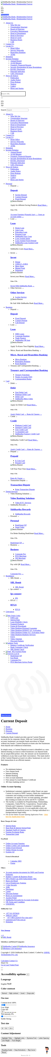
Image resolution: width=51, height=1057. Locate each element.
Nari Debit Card (21, 392)
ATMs (12, 55)
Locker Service (21, 297)
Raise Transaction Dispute (25, 489)
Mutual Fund (20, 268)
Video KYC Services (23, 503)
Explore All (10, 852)
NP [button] (2, 13)
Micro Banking (21, 359)
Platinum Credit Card (23, 425)
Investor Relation (12, 59)
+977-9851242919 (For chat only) (19, 918)
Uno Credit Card (21, 430)
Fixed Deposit (20, 199)
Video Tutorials (16, 639)
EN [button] (2, 10)
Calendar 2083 (15, 861)
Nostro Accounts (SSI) (23, 377)
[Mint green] (10, 1012)
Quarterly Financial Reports (20, 65)
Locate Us (9, 46)
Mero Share (19, 266)
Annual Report (16, 61)
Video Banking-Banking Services (23, 635)
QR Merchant (20, 558)
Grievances (10, 612)
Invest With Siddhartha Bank (22, 286)
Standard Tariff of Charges (16, 830)
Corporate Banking (22, 336)
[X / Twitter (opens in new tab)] (2, 926)
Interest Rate (15, 620)
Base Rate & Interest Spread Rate (18, 828)
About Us (9, 23)
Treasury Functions (22, 375)
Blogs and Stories (17, 88)
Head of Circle (15, 38)
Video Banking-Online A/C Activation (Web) (27, 633)
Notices (13, 84)
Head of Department (18, 33)
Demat (17, 262)
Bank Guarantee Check (19, 647)
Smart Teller (19, 527)
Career (8, 891)
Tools (15, 643)
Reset (4, 1052)
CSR (12, 42)
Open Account (5, 15)
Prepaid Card (20, 463)
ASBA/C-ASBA (21, 264)
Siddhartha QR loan (22, 340)
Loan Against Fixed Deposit (25, 241)
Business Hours (16, 40)
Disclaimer (10, 889)
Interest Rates (11, 826)
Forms (12, 863)
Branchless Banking (18, 52)
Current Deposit (21, 197)
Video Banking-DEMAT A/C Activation (25, 630)
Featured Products (17, 624)
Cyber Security (11, 885)
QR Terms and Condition (15, 902)
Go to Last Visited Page (10, 965)
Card (7, 381)
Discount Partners (17, 641)
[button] (4, 984)
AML (8, 887)
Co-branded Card (21, 432)
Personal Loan (20, 234)
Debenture (19, 270)
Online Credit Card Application (17, 846)
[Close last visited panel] (2, 967)
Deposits (9, 731)
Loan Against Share (22, 239)
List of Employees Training (16, 883)
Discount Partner (12, 894)
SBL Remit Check (17, 649)
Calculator (5, 961)
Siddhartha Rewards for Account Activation (22, 900)
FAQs (12, 637)
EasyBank (14, 658)
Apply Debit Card (18, 414)
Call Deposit (20, 323)
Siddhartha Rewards (22, 514)
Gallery (13, 86)
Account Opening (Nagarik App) (24, 215)
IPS (16, 598)
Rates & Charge (17, 478)
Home (8, 727)
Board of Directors (17, 29)
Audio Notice (15, 80)
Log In (16, 654)
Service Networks (17, 50)
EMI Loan (14, 618)
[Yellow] (15, 1012)
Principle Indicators (17, 71)
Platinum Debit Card (23, 395)
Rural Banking (20, 364)
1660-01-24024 (11, 916)
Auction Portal (20, 652)
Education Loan (21, 232)
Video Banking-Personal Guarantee (23, 628)
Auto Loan (19, 230)
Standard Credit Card (23, 428)
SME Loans (19, 334)
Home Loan (19, 228)
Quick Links (15, 616)
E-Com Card (20, 461)
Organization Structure (18, 27)
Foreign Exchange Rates (15, 832)
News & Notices (12, 76)
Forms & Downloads (18, 626)
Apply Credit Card (18, 449)
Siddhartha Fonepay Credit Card (27, 434)
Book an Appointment (14, 896)
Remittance (10, 576)
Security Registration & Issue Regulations (26, 67)
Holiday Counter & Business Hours (19, 877)
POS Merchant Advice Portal (21, 662)
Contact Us (10, 44)
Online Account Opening (15, 843)
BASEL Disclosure (17, 69)
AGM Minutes (15, 63)
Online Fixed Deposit (14, 848)
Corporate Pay (20, 554)
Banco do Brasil (12, 881)
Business (9, 307)
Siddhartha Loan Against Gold (26, 243)
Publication (14, 78)
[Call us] (25, 713)
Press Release (15, 82)
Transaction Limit (12, 834)
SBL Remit (19, 587)
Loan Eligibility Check (19, 622)
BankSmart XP (21, 525)
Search (3, 110)
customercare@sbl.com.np (16, 920)
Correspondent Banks (23, 379)
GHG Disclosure (16, 74)
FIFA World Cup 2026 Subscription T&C (21, 879)
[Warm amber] (6, 1012)
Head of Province (17, 36)
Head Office (15, 48)
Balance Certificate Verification (22, 645)
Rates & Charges (34, 414)
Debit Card (19, 397)
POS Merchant (20, 556)
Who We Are (15, 25)
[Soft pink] (13, 1012)
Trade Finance (20, 338)
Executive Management (19, 31)
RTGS (17, 609)
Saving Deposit (21, 195)
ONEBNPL (10, 904)
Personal (9, 184)
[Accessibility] (2, 6)
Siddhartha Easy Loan (23, 236)
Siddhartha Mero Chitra (24, 399)
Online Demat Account (14, 850)
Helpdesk (9, 57)
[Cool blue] (8, 1012)
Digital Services (12, 492)
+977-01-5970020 (12, 913)
